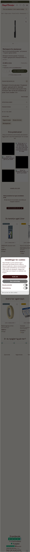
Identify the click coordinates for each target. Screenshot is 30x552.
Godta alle (15, 276)
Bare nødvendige (15, 281)
